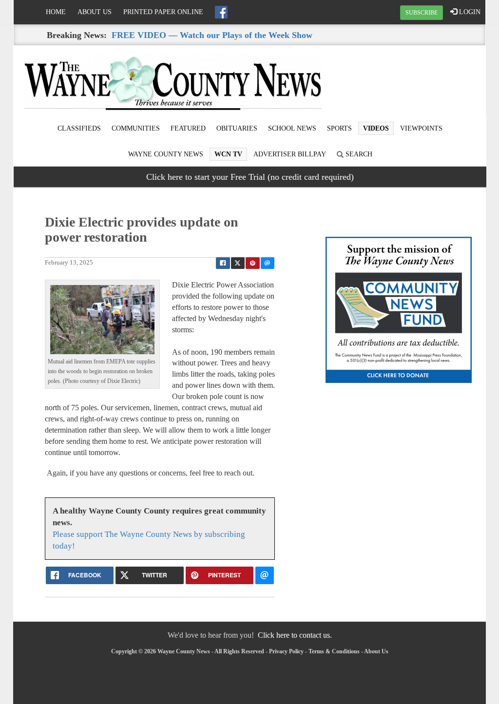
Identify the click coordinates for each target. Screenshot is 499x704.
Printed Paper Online (163, 12)
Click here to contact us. (295, 635)
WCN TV (228, 154)
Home (56, 12)
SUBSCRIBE (421, 12)
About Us (94, 12)
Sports (339, 128)
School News (292, 128)
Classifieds (79, 128)
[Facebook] (221, 12)
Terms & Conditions (334, 651)
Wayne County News (165, 154)
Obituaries (236, 128)
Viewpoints (421, 128)
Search (358, 154)
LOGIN (468, 12)
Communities (136, 128)
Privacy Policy (286, 651)
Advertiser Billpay (289, 154)
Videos (376, 128)
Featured (188, 128)
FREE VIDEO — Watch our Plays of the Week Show (212, 35)
